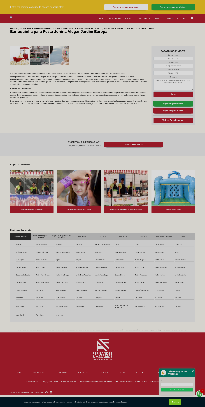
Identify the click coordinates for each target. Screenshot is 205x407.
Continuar (175, 402)
